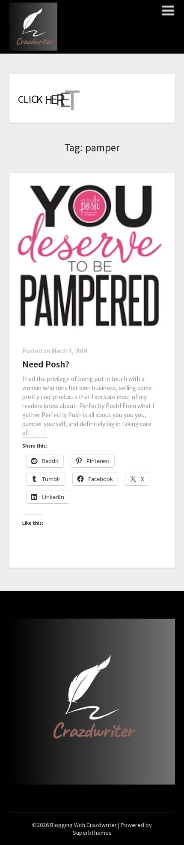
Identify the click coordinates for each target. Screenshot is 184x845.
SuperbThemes (92, 832)
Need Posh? (45, 364)
